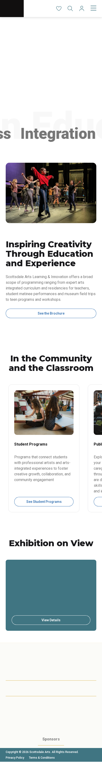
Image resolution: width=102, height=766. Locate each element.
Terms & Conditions (42, 757)
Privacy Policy (15, 757)
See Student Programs (44, 502)
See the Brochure (51, 313)
